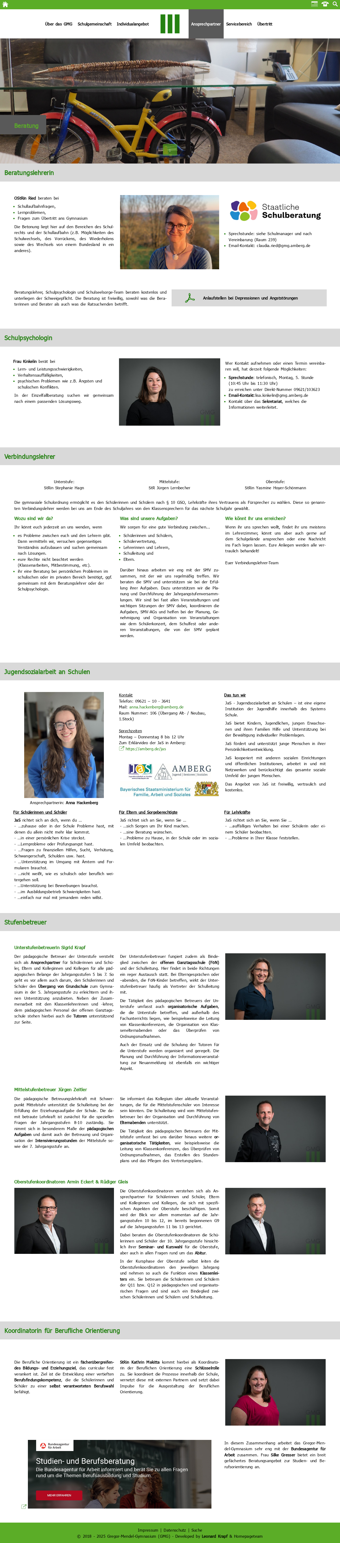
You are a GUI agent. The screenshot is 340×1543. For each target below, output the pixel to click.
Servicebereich (239, 24)
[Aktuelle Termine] (314, 5)
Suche (197, 1530)
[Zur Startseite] (5, 5)
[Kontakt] (325, 5)
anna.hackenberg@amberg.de (156, 706)
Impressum (148, 1530)
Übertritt (265, 24)
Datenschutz (175, 1530)
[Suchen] (335, 5)
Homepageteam (248, 1536)
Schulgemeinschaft (95, 24)
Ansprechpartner (206, 24)
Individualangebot (133, 24)
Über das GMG (59, 24)
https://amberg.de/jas (146, 748)
